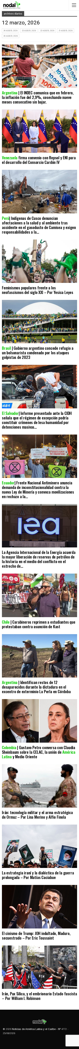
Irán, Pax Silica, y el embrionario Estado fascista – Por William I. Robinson (39, 996)
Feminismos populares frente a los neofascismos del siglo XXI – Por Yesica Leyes (37, 290)
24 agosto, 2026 (10, 30)
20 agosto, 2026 (10, 35)
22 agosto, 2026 (47, 30)
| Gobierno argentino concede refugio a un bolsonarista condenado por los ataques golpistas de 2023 (37, 352)
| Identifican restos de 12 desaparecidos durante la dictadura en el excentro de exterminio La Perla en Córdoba (36, 686)
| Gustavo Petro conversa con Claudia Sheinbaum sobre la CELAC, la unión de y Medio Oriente (38, 751)
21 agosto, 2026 (65, 30)
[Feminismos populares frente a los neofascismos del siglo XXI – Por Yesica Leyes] (39, 261)
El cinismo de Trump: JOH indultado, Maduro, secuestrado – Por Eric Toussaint (36, 935)
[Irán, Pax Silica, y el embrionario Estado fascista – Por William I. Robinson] (39, 967)
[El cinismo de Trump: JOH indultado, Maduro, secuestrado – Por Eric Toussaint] (39, 906)
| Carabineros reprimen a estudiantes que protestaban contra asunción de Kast (38, 624)
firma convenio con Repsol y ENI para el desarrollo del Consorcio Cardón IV (39, 160)
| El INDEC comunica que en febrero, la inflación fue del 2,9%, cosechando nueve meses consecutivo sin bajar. (38, 97)
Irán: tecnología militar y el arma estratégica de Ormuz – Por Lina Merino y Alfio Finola (37, 814)
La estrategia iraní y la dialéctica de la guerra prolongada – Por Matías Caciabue (38, 875)
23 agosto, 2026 (29, 30)
